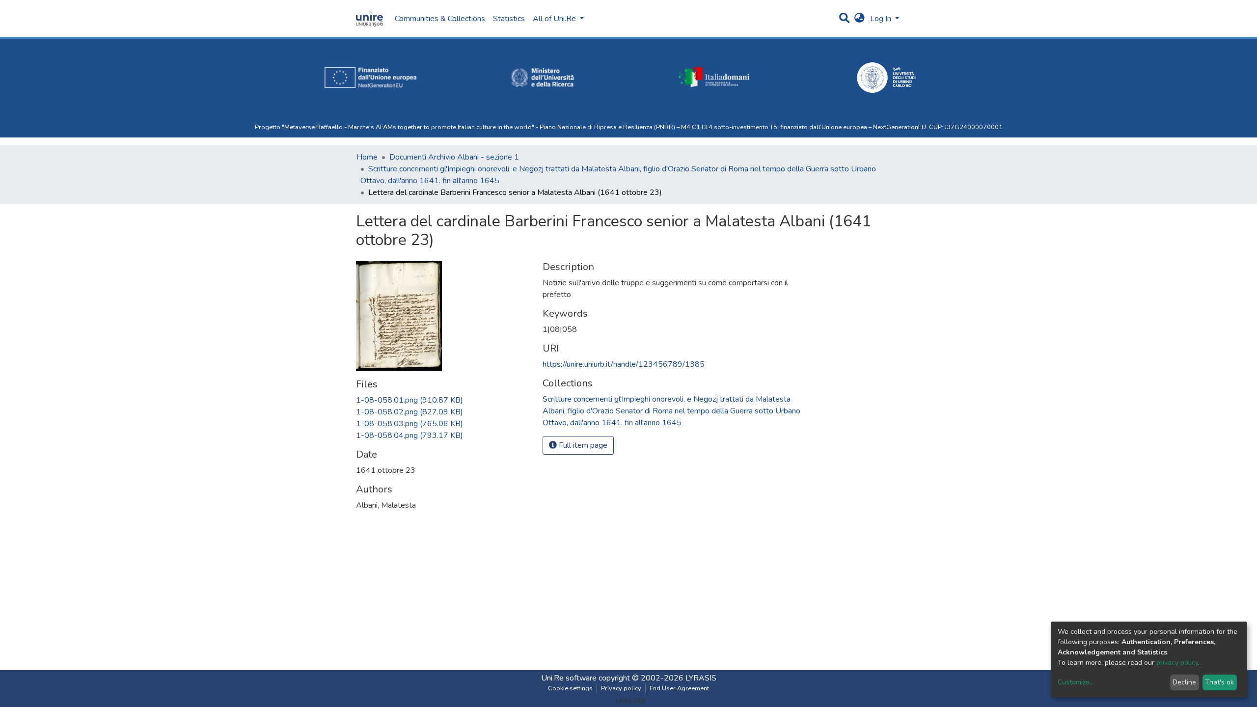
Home (367, 157)
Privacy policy (621, 688)
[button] (859, 19)
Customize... (1076, 682)
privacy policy (1177, 662)
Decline (1184, 682)
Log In (881, 18)
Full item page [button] (582, 445)
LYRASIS (700, 678)
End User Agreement (679, 688)
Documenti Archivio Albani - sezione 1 (454, 157)
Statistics (509, 18)
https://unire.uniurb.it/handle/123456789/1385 (624, 364)
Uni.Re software (569, 678)
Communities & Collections (440, 18)
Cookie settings (570, 688)
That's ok (1219, 682)
